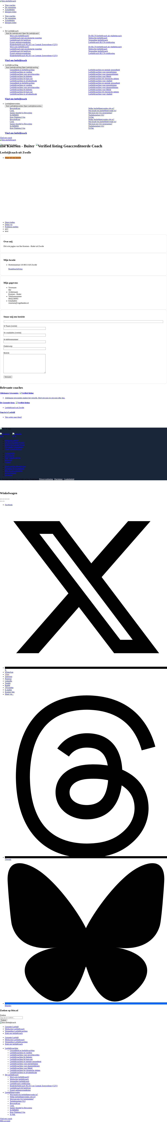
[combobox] (11, 1017)
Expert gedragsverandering (20, 42)
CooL (12, 111)
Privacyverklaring (46, 479)
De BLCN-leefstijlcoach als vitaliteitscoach (105, 36)
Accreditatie (9, 455)
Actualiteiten (10, 10)
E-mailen (8, 690)
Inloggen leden (10, 12)
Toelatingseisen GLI (96, 115)
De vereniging (10, 7)
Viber (7, 674)
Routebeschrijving (15, 269)
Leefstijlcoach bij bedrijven (20, 40)
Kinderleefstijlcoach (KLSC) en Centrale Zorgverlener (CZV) (34, 45)
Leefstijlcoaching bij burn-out (21, 79)
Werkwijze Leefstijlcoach (14, 445)
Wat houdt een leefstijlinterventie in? (102, 111)
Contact (8, 462)
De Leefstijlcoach (11, 1075)
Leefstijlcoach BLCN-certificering (101, 42)
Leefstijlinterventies (12, 1092)
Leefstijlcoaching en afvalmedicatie (23, 81)
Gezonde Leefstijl (12, 440)
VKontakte (9, 688)
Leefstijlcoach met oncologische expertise (26, 38)
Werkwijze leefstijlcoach (97, 38)
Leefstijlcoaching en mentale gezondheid (104, 70)
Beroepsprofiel (10, 473)
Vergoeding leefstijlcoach (98, 40)
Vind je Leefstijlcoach (13, 449)
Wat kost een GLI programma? (100, 113)
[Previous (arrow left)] (1, 501)
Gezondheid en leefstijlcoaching (22, 70)
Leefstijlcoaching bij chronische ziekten (103, 79)
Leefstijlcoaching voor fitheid (99, 76)
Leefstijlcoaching (11, 1048)
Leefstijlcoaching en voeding (21, 72)
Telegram (8, 677)
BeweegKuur (15, 108)
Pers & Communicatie (13, 471)
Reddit (7, 685)
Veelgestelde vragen (12, 458)
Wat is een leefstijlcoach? (19, 36)
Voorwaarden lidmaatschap (15, 466)
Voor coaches (10, 5)
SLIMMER (14, 115)
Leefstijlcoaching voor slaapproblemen (103, 74)
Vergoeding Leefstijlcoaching (16, 1031)
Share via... (9, 694)
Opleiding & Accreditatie (14, 468)
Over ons (8, 460)
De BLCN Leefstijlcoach (14, 442)
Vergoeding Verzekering (14, 447)
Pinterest (8, 679)
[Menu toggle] (1, 27)
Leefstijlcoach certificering (20, 1084)
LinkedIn (8, 681)
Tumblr (8, 683)
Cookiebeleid (69, 479)
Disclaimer (58, 479)
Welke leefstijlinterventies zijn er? (101, 108)
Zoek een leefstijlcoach (14, 1033)
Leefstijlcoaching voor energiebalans (102, 72)
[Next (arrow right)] (3, 501)
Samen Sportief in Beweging (21, 113)
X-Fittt (91, 117)
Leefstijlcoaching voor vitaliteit (100, 81)
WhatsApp (9, 672)
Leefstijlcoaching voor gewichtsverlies (24, 74)
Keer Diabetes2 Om (17, 117)
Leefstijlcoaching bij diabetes (21, 76)
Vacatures (8, 475)
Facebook (8, 505)
